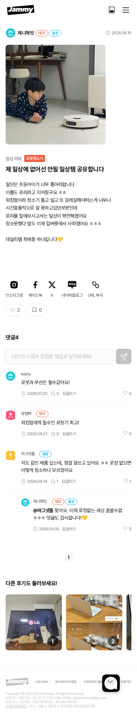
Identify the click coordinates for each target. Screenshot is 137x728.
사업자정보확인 (16, 706)
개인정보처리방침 (66, 682)
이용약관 (125, 682)
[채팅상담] (111, 683)
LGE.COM (41, 682)
